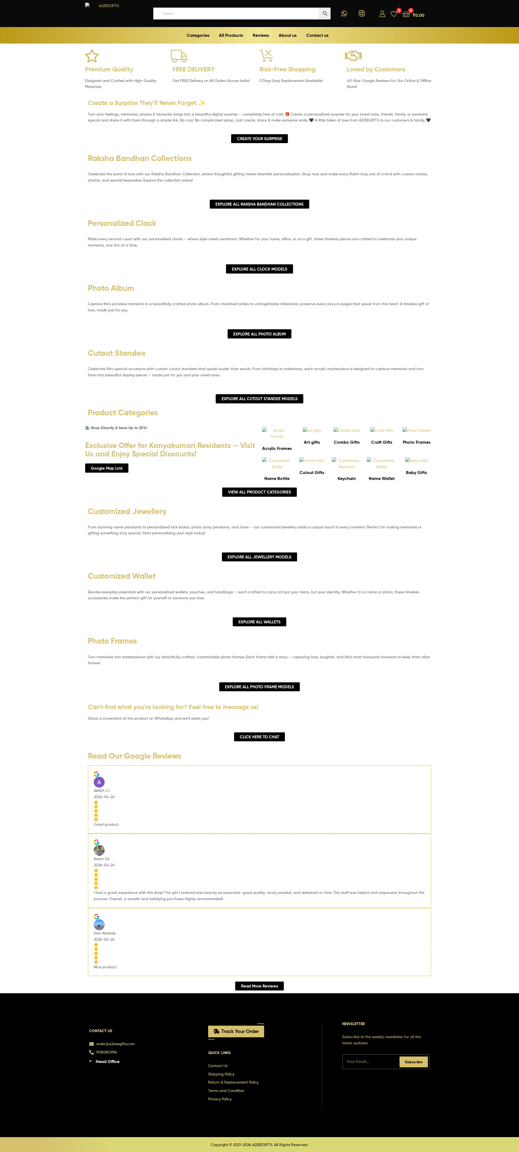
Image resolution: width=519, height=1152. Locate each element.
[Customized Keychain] (346, 466)
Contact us (317, 35)
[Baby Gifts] (416, 460)
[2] (394, 13)
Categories (198, 35)
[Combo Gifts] (347, 430)
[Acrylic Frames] (277, 436)
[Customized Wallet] (381, 466)
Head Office (107, 1061)
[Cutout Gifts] (312, 460)
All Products (231, 35)
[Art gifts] (312, 430)
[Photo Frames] (416, 430)
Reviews (261, 35)
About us (288, 35)
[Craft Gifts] (381, 430)
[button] (138, 1062)
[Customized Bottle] (277, 466)
